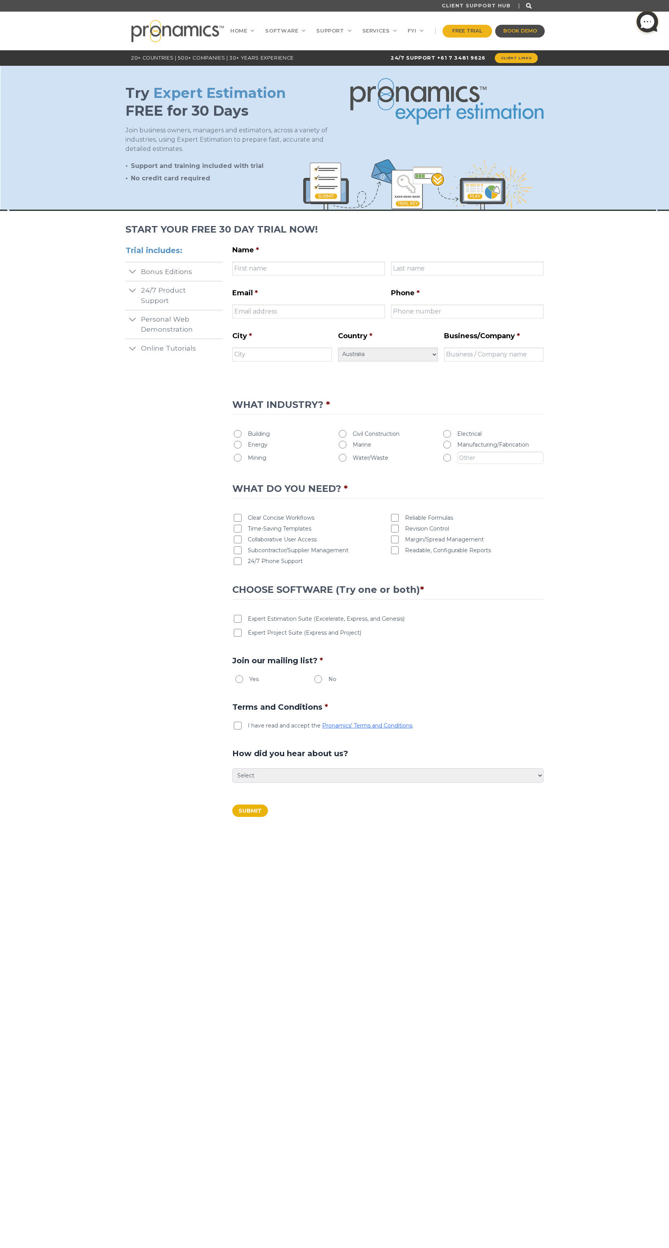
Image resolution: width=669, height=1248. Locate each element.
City (242, 336)
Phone (405, 293)
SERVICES (376, 31)
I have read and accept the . (330, 725)
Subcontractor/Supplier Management (298, 550)
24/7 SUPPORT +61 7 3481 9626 (438, 58)
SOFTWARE (281, 31)
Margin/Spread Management (444, 539)
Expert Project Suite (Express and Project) (304, 632)
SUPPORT (330, 31)
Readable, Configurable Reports (448, 550)
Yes (254, 679)
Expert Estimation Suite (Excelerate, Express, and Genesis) (326, 618)
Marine (362, 444)
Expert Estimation (219, 92)
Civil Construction (376, 433)
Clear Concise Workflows (281, 517)
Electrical (469, 433)
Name (245, 250)
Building (259, 433)
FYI (412, 31)
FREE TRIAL (467, 30)
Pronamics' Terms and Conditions (367, 725)
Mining (257, 457)
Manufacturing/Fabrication (493, 444)
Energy (258, 444)
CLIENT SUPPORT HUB (476, 6)
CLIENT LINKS (516, 58)
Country (355, 336)
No (332, 679)
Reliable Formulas (429, 517)
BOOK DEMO (520, 30)
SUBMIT (250, 810)
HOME (238, 31)
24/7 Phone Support (275, 561)
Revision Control (427, 528)
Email (245, 293)
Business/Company (482, 336)
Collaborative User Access (282, 539)
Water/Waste (370, 457)
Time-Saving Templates (279, 528)
